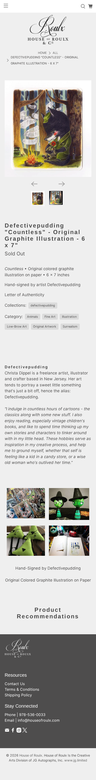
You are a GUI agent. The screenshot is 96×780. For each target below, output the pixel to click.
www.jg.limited (75, 760)
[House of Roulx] (48, 29)
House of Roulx (30, 755)
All (55, 53)
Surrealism (70, 326)
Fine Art (50, 316)
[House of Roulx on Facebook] (12, 731)
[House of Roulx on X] (24, 731)
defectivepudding (43, 305)
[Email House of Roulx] (7, 731)
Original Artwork (44, 326)
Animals (32, 316)
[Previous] (34, 183)
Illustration (69, 316)
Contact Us (15, 683)
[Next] (61, 183)
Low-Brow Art (17, 326)
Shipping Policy (18, 695)
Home (42, 53)
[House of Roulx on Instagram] (19, 731)
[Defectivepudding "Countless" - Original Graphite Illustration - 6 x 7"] (48, 128)
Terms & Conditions (22, 689)
